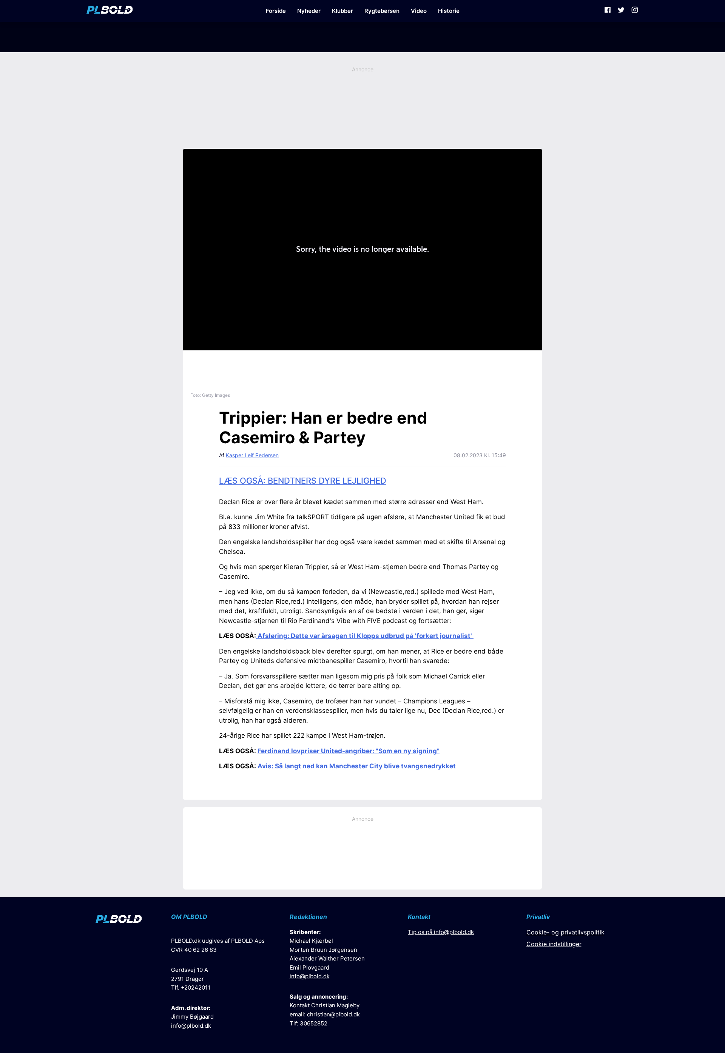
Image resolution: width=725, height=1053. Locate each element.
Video (419, 10)
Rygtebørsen (382, 10)
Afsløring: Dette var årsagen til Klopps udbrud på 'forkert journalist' (365, 636)
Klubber (342, 10)
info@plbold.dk (191, 1025)
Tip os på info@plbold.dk (441, 932)
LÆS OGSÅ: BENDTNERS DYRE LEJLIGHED (302, 481)
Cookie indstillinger (554, 944)
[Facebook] (607, 11)
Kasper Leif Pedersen (252, 455)
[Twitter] (621, 11)
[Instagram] (635, 11)
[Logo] (109, 11)
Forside (276, 10)
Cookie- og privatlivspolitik (565, 932)
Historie (449, 10)
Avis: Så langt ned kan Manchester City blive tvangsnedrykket (357, 766)
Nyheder (309, 10)
